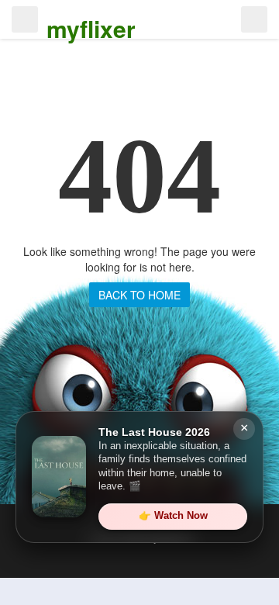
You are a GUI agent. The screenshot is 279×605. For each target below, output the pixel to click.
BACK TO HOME (139, 294)
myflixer (91, 28)
